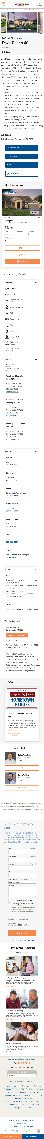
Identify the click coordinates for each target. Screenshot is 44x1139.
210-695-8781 (12, 480)
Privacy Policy (29, 940)
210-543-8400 (12, 527)
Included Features (13, 148)
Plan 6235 (8, 218)
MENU (3, 5)
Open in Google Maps (15, 635)
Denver (40, 1089)
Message (11, 886)
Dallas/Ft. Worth (27, 1089)
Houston (10, 1092)
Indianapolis (22, 1092)
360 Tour (10, 165)
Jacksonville (35, 1092)
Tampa (17, 1108)
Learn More (13, 736)
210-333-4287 (12, 542)
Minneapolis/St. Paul (13, 1095)
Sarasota (24, 1105)
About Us (11, 1059)
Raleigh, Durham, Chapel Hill (16, 1102)
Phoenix (18, 1098)
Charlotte (37, 1086)
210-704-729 (11, 496)
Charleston (26, 1086)
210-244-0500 (12, 511)
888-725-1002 (23, 1063)
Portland (28, 1098)
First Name (22, 856)
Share (24, 248)
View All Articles (22, 952)
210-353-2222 (12, 465)
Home (3, 10)
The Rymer (9, 221)
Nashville (28, 1095)
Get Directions (11, 1136)
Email (22, 849)
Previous (5, 22)
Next (39, 22)
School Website (12, 392)
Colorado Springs (11, 1089)
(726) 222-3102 (12, 640)
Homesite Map (12, 156)
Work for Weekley (30, 1059)
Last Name (22, 864)
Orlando (38, 1095)
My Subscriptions (14, 1120)
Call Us (39, 5)
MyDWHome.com (28, 1120)
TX (7, 10)
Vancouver (28, 1108)
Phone (10, 872)
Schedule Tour (34, 1136)
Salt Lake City (36, 1102)
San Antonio (14, 10)
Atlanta (7, 1086)
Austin (16, 1086)
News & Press (19, 1059)
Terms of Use (17, 1126)
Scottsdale (35, 1105)
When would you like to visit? (18, 879)
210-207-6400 (12, 558)
